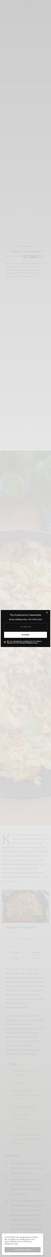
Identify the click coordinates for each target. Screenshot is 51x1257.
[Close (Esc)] (47, 614)
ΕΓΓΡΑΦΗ (25, 635)
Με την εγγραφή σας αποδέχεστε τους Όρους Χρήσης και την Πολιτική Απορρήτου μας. (24, 642)
